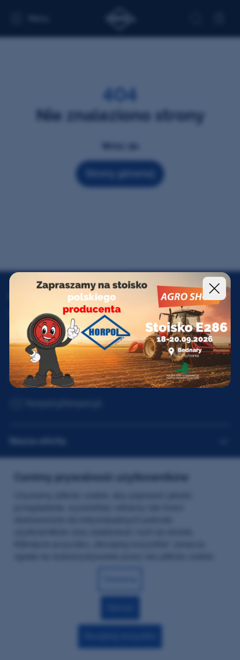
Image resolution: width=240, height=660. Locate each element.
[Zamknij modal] (214, 288)
